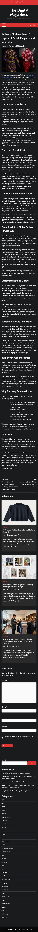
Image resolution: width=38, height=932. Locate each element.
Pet (2, 869)
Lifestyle (4, 858)
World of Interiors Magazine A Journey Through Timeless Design (18, 585)
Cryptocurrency (6, 817)
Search (4, 760)
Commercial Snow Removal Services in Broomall (15, 782)
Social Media (5, 890)
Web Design (5, 914)
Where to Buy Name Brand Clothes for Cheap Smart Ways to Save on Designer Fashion (18, 641)
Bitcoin (3, 810)
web (3, 910)
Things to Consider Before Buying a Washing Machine (16, 791)
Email (4, 717)
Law (3, 855)
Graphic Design (6, 841)
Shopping (4, 883)
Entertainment (5, 824)
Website (4, 727)
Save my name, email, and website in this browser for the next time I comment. (19, 737)
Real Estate (5, 876)
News (3, 865)
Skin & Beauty (5, 886)
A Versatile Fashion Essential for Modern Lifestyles (19, 531)
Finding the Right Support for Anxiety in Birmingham (16, 773)
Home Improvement (7, 848)
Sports (3, 893)
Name (4, 707)
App (3, 799)
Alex (23, 46)
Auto (3, 803)
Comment (6, 680)
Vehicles (4, 907)
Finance (4, 831)
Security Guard (6, 879)
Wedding (4, 917)
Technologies (5, 896)
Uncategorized (6, 903)
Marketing (4, 862)
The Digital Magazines (19, 12)
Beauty (3, 806)
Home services (6, 851)
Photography (5, 872)
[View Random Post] (30, 25)
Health (3, 844)
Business (4, 813)
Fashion (11, 468)
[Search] (33, 25)
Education (4, 820)
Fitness (3, 834)
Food (3, 838)
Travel (3, 900)
